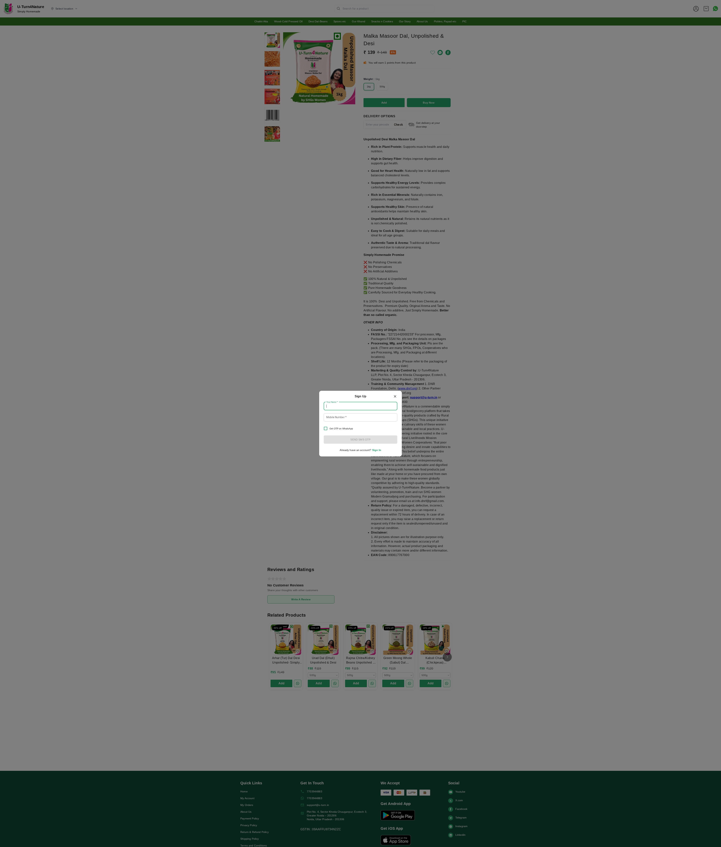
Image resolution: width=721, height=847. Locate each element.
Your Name (332, 402)
